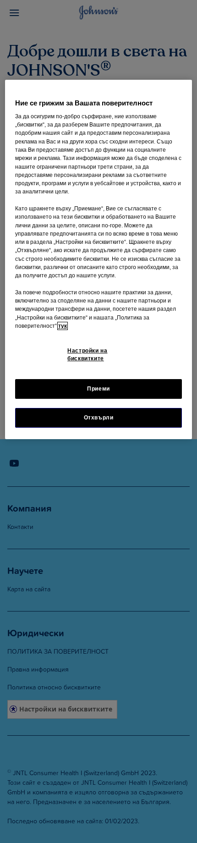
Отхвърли (99, 417)
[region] (98, 260)
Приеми (98, 389)
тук (62, 326)
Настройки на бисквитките (87, 354)
